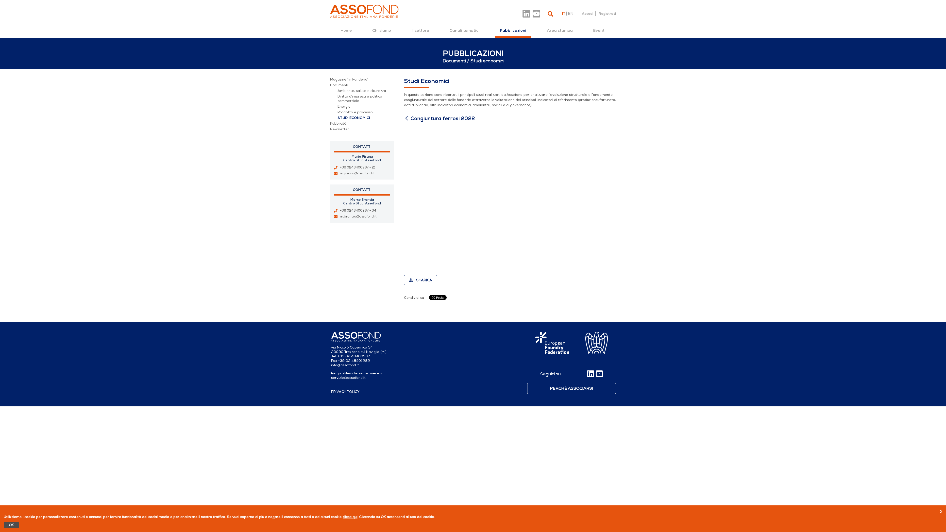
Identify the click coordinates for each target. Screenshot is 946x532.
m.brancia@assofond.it (358, 216)
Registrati (607, 13)
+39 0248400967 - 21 (357, 167)
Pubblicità (338, 123)
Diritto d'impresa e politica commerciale (360, 98)
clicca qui (350, 517)
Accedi (587, 13)
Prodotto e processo (355, 112)
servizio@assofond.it (348, 378)
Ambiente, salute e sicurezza (362, 91)
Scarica (423, 280)
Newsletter (339, 129)
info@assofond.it (345, 365)
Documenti (339, 85)
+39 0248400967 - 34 (358, 211)
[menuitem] (346, 30)
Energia (344, 106)
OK (11, 525)
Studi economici (354, 118)
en (570, 14)
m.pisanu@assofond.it (357, 173)
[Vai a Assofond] (364, 11)
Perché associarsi (571, 388)
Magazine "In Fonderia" (349, 79)
